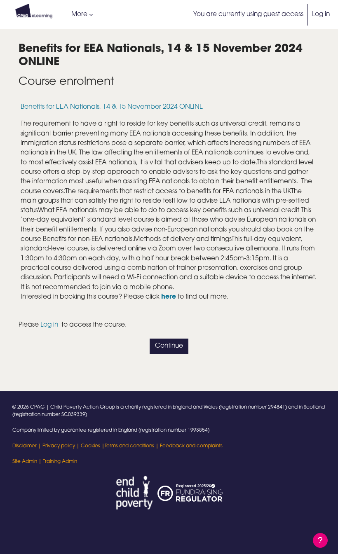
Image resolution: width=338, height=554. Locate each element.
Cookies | (93, 446)
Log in (321, 14)
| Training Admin (57, 461)
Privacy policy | (61, 446)
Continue (169, 346)
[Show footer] (320, 540)
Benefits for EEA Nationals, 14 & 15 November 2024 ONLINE (112, 107)
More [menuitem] (79, 14)
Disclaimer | (27, 446)
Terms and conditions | (132, 446)
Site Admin (24, 461)
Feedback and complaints (191, 446)
